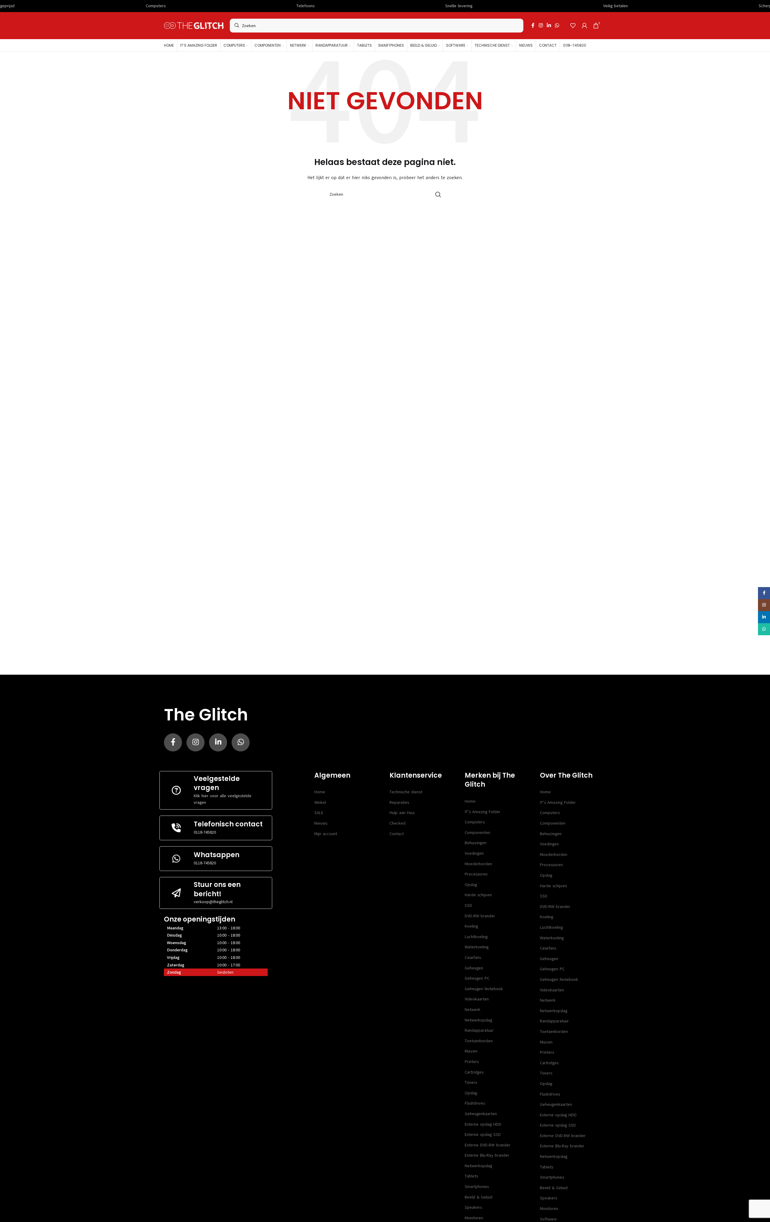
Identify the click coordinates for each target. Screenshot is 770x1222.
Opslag (471, 885)
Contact (397, 834)
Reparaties (399, 802)
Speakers (473, 1207)
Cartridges (474, 1072)
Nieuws (320, 823)
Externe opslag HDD (483, 1124)
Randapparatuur (479, 1030)
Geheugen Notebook (484, 989)
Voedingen (474, 853)
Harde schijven (478, 895)
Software (548, 1219)
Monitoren (474, 1218)
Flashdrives (475, 1103)
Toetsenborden (479, 1041)
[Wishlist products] (573, 26)
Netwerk (472, 1009)
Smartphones (477, 1186)
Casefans (473, 957)
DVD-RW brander (480, 916)
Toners (471, 1082)
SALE (318, 813)
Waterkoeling (476, 947)
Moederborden (478, 864)
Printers (472, 1062)
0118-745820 (205, 832)
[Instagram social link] (541, 25)
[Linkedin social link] (549, 25)
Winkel (320, 802)
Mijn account (325, 834)
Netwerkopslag (478, 1020)
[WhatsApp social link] (557, 25)
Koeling (471, 926)
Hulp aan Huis (402, 813)
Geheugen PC (477, 978)
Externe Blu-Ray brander (487, 1155)
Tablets (471, 1176)
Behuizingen (475, 843)
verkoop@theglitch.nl (213, 902)
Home (319, 792)
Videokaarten (477, 999)
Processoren (476, 874)
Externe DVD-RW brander (487, 1145)
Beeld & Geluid (478, 1197)
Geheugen (474, 968)
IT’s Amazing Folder (482, 812)
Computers (475, 822)
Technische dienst (406, 792)
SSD (468, 905)
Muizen (471, 1051)
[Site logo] (194, 25)
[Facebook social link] (533, 25)
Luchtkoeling (476, 937)
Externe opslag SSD (483, 1134)
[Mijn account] (584, 26)
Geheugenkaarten (481, 1114)
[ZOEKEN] (438, 194)
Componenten (477, 832)
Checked (397, 823)
